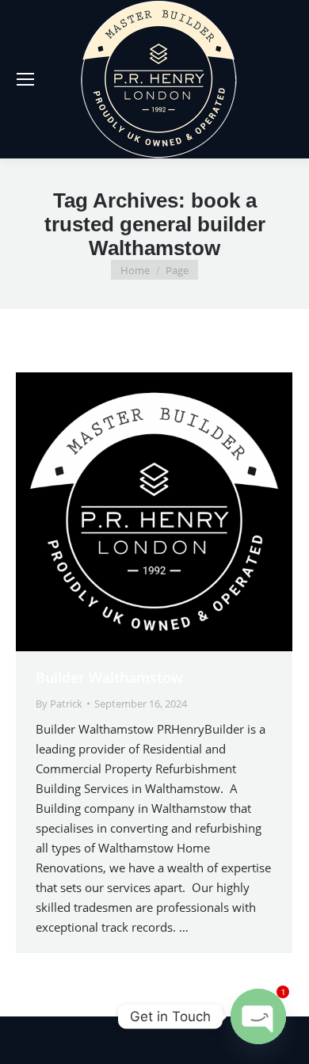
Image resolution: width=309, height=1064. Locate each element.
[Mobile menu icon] (25, 79)
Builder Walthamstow (109, 677)
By (59, 703)
